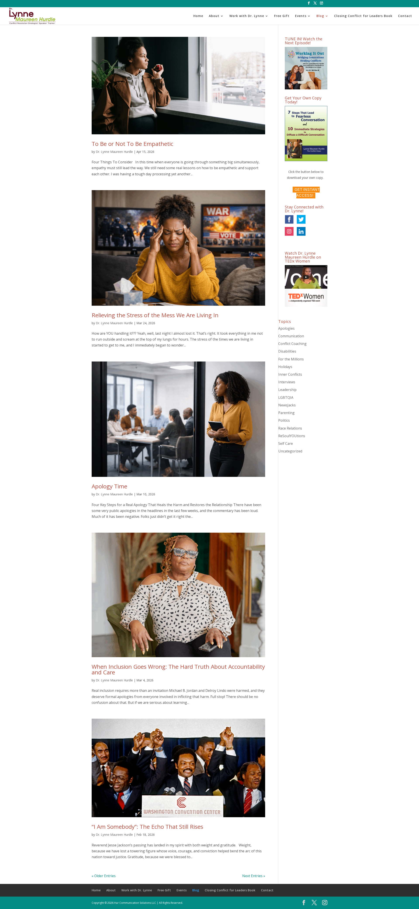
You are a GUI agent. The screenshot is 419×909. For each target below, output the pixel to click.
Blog (320, 16)
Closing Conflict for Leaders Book (363, 16)
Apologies (286, 328)
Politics (284, 420)
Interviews (286, 382)
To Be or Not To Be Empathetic (132, 144)
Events (300, 16)
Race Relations (290, 428)
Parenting (286, 412)
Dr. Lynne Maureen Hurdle (114, 152)
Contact (405, 16)
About (214, 16)
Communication (291, 336)
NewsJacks (287, 405)
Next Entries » (253, 875)
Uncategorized (290, 451)
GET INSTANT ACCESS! (307, 192)
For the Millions (291, 359)
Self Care (285, 443)
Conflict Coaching (292, 343)
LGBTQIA (285, 397)
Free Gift (281, 16)
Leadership (287, 389)
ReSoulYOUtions (291, 435)
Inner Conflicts (290, 374)
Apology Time (109, 486)
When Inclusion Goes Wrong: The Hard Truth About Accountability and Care (178, 669)
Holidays (285, 366)
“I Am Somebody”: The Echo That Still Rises (147, 827)
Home (198, 16)
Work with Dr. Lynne (246, 16)
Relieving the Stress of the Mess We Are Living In (155, 315)
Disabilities (287, 351)
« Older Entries (104, 875)
